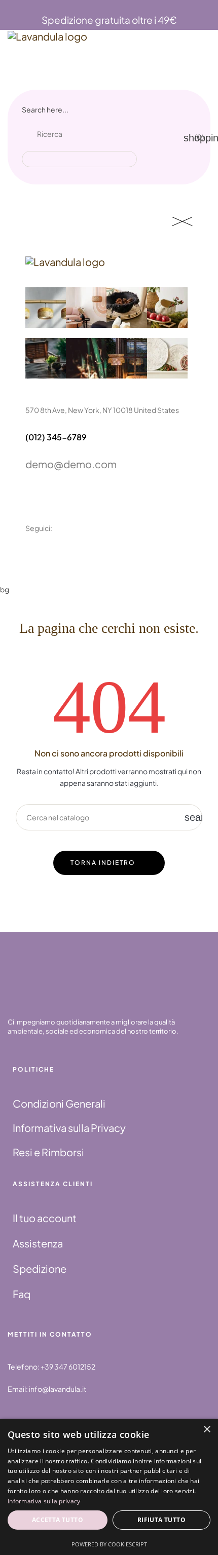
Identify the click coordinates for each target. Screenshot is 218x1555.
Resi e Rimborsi (48, 1152)
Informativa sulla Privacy (69, 1127)
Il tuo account (45, 1217)
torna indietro (102, 862)
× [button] (206, 1429)
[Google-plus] (78, 555)
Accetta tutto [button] (57, 1519)
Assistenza (38, 1243)
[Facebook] (29, 555)
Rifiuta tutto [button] (161, 1519)
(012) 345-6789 (56, 437)
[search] (121, 145)
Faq (21, 1293)
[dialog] (109, 1487)
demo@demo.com (71, 464)
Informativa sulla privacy (44, 1501)
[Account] (160, 134)
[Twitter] (54, 555)
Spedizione (39, 1268)
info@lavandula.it (57, 1388)
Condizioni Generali (59, 1103)
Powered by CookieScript (109, 1544)
